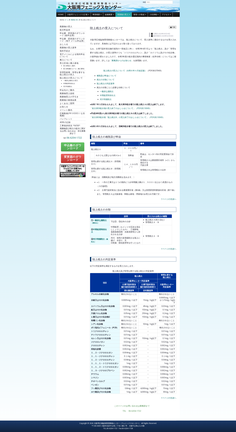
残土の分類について (105, 79)
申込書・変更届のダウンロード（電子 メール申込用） (72, 39)
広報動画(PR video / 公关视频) (72, 114)
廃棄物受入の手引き (69, 96)
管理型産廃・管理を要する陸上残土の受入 (72, 73)
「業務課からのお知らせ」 (121, 60)
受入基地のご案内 (69, 66)
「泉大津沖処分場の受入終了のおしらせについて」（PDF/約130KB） (120, 108)
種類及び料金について (106, 75)
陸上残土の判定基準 (105, 83)
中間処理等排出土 (69, 83)
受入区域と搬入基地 (69, 63)
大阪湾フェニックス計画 (77, 15)
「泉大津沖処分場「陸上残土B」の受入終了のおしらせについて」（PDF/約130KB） (127, 117)
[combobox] (159, 2)
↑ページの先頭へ (168, 199)
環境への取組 (139, 15)
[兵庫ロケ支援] (73, 170)
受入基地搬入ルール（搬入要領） (74, 69)
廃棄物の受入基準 (68, 47)
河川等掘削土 (67, 86)
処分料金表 (65, 29)
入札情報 (153, 15)
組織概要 (108, 15)
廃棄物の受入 (122, 15)
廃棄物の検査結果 (68, 100)
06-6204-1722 (74, 137)
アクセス (165, 15)
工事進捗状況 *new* (70, 125)
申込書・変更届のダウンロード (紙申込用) (72, 34)
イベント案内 (66, 110)
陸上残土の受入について (71, 77)
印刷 (173, 27)
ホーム (67, 20)
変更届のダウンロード (72, 158)
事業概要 (96, 15)
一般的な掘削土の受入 (70, 80)
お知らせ (64, 106)
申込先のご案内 (67, 90)
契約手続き (65, 51)
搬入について (66, 59)
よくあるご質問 (67, 103)
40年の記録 (65, 122)
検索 (144, 2)
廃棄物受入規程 (67, 93)
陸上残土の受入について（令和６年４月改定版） (125, 70)
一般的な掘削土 (107, 91)
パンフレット (66, 119)
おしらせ (64, 44)
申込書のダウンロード (72, 147)
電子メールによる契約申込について (72, 55)
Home (61, 15)
